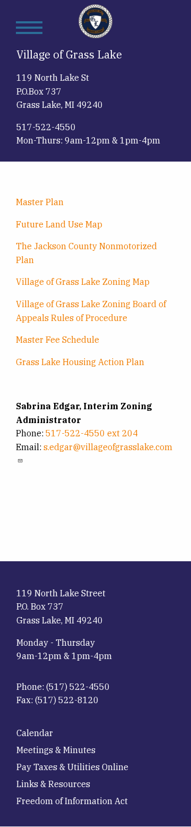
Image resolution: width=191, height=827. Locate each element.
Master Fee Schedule (57, 339)
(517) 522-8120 (67, 700)
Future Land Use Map (59, 224)
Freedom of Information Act (72, 801)
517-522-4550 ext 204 (92, 433)
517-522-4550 (46, 127)
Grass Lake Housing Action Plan (80, 362)
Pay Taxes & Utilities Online (72, 767)
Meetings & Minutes (56, 750)
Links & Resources (53, 784)
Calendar (34, 733)
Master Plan (40, 202)
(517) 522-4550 (78, 686)
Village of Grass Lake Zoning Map (83, 281)
